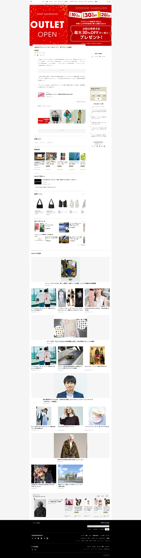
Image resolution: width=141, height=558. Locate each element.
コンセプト (107, 546)
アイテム (94, 546)
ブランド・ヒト (60, 1)
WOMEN (98, 95)
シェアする (43, 55)
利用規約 (94, 540)
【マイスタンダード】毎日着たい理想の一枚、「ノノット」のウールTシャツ (98, 129)
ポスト (85, 1)
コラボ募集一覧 (50, 234)
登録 (98, 98)
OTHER (104, 95)
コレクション (81, 1)
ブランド (89, 546)
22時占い (66, 1)
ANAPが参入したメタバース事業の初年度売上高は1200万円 (59, 94)
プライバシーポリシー (100, 540)
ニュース (43, 1)
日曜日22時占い (96, 535)
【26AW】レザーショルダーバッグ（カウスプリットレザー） (40, 212)
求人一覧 (43, 221)
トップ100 (71, 1)
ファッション (98, 106)
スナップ (75, 1)
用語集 (96, 1)
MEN (93, 95)
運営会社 (90, 540)
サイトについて (78, 540)
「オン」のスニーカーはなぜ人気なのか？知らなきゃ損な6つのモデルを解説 (98, 111)
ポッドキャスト (91, 1)
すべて (92, 56)
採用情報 (83, 540)
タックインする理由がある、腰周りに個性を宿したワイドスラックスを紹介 (98, 136)
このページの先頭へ (36, 522)
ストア (55, 1)
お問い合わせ (107, 540)
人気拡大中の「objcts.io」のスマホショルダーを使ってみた (98, 123)
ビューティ (51, 1)
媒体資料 (86, 540)
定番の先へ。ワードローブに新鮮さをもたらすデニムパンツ (98, 118)
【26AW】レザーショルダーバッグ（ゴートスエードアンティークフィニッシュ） (51, 213)
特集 (47, 1)
